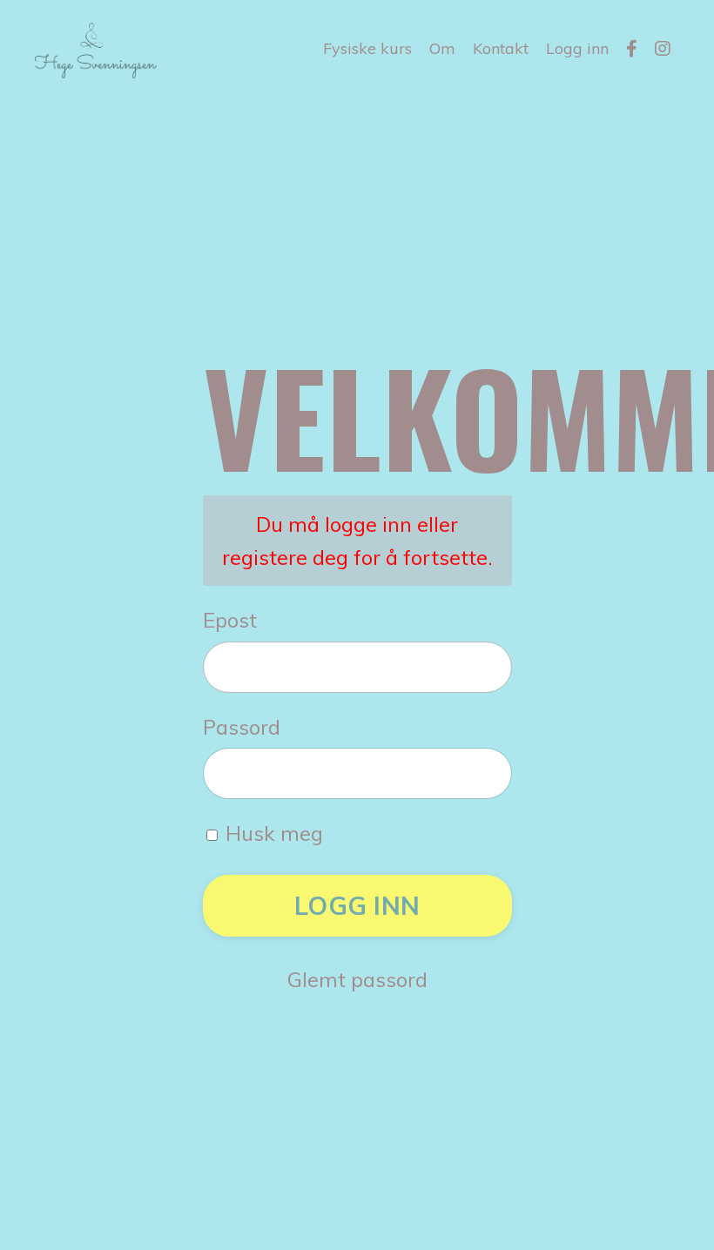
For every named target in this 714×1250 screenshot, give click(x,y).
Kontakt (501, 48)
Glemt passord (357, 979)
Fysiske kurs (367, 48)
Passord (241, 727)
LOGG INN (357, 905)
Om (442, 48)
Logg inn (577, 48)
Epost (230, 620)
